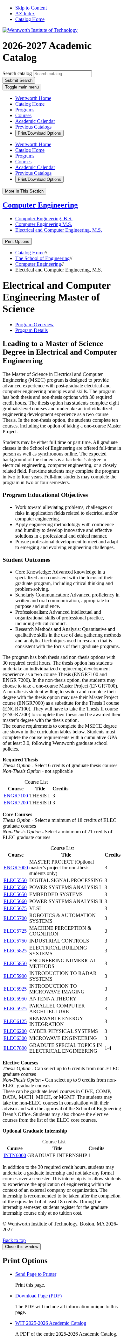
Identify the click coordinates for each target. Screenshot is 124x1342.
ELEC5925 (15, 989)
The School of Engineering (42, 258)
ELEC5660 (15, 901)
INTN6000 (14, 1155)
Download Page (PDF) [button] (38, 1295)
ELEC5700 (15, 918)
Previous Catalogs (33, 127)
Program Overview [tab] (34, 324)
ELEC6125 (15, 1021)
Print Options (17, 241)
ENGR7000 (15, 867)
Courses (23, 115)
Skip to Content (31, 8)
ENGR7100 (15, 795)
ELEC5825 (15, 950)
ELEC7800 (15, 1048)
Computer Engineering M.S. (43, 224)
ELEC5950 (15, 998)
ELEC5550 (15, 880)
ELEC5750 (15, 940)
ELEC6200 (15, 1031)
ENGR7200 (15, 802)
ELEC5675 (15, 908)
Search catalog (17, 73)
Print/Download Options (39, 133)
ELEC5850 (15, 963)
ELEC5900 (15, 976)
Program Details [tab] (31, 330)
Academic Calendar (35, 121)
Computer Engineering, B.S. (43, 218)
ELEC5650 (15, 894)
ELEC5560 (15, 887)
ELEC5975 (15, 1008)
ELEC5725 (15, 931)
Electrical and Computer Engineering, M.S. (58, 230)
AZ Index (25, 13)
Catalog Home (30, 19)
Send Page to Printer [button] (35, 1274)
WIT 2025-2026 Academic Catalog (50, 1323)
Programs (24, 109)
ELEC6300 (15, 1038)
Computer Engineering (40, 205)
